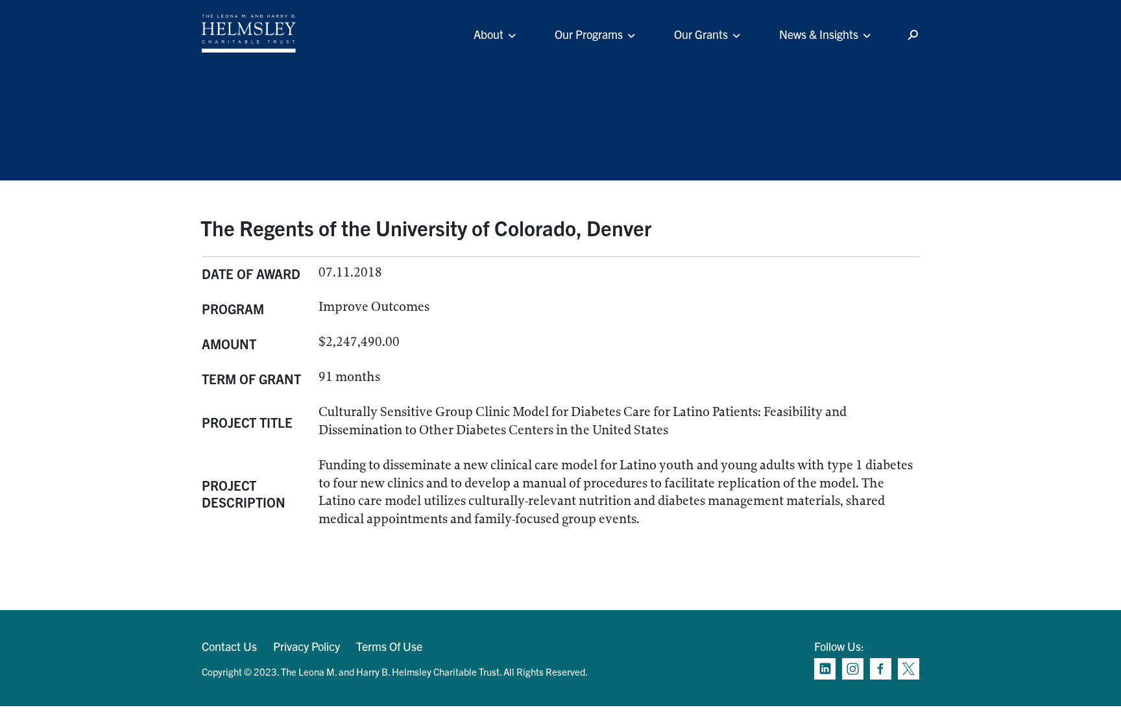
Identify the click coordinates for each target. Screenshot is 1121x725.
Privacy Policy (306, 646)
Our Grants (701, 34)
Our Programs (589, 34)
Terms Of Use (389, 646)
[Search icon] (913, 35)
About (488, 34)
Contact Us (229, 646)
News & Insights (818, 34)
